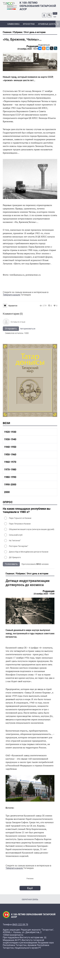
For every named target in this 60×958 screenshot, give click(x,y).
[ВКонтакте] (40, 48)
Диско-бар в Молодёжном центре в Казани (28, 552)
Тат (54, 17)
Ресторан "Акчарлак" (18, 546)
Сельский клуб (15, 535)
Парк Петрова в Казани (20, 524)
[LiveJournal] (55, 48)
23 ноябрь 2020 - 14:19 (27, 49)
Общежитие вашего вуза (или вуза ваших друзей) (31, 529)
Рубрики (17, 32)
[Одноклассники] (43, 48)
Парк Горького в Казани (20, 518)
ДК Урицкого (15, 557)
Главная (7, 32)
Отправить (11, 328)
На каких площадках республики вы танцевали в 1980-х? (27, 510)
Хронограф (29, 24)
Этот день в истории (34, 32)
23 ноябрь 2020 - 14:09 (44, 594)
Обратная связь (30, 899)
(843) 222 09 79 (20, 924)
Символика (13, 24)
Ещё (30, 888)
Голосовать (11, 564)
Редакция (32, 46)
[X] (51, 48)
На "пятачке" (15, 540)
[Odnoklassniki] (44, 15)
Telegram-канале (12, 294)
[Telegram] (47, 48)
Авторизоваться (27, 329)
